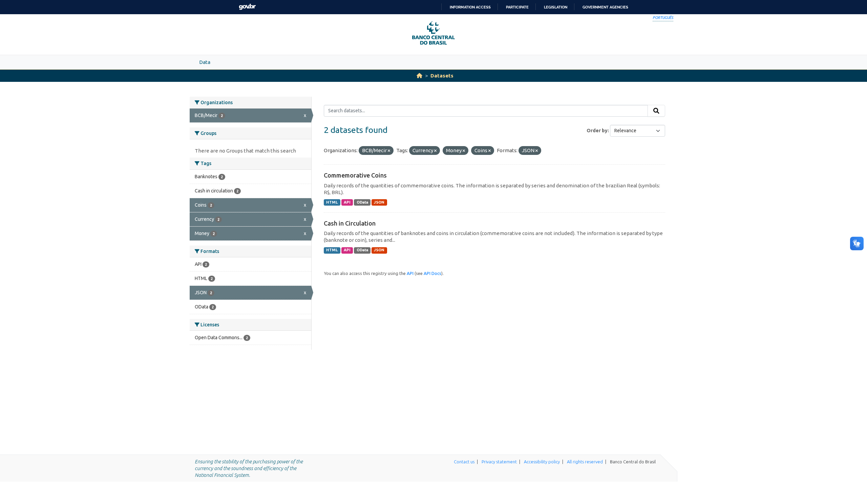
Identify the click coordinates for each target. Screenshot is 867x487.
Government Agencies (605, 7)
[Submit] (656, 111)
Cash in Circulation (350, 223)
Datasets (441, 75)
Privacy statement (499, 461)
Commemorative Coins (355, 175)
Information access (470, 7)
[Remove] (389, 151)
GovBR (247, 7)
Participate (517, 7)
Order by (597, 130)
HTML (332, 202)
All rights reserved (585, 461)
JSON (379, 202)
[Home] (419, 75)
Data (204, 62)
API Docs (432, 273)
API (347, 202)
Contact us (464, 461)
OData (362, 202)
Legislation (555, 7)
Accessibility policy (542, 461)
